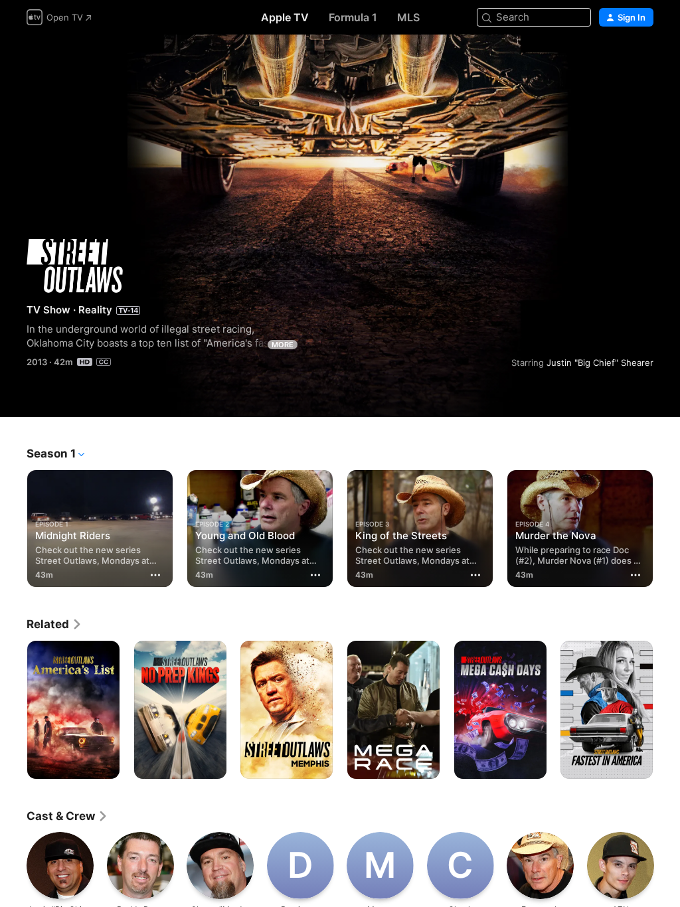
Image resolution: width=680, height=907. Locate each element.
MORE (283, 344)
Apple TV (285, 17)
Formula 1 (353, 17)
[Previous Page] (13, 526)
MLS (408, 17)
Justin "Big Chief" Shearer (600, 362)
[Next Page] (666, 526)
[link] (54, 624)
